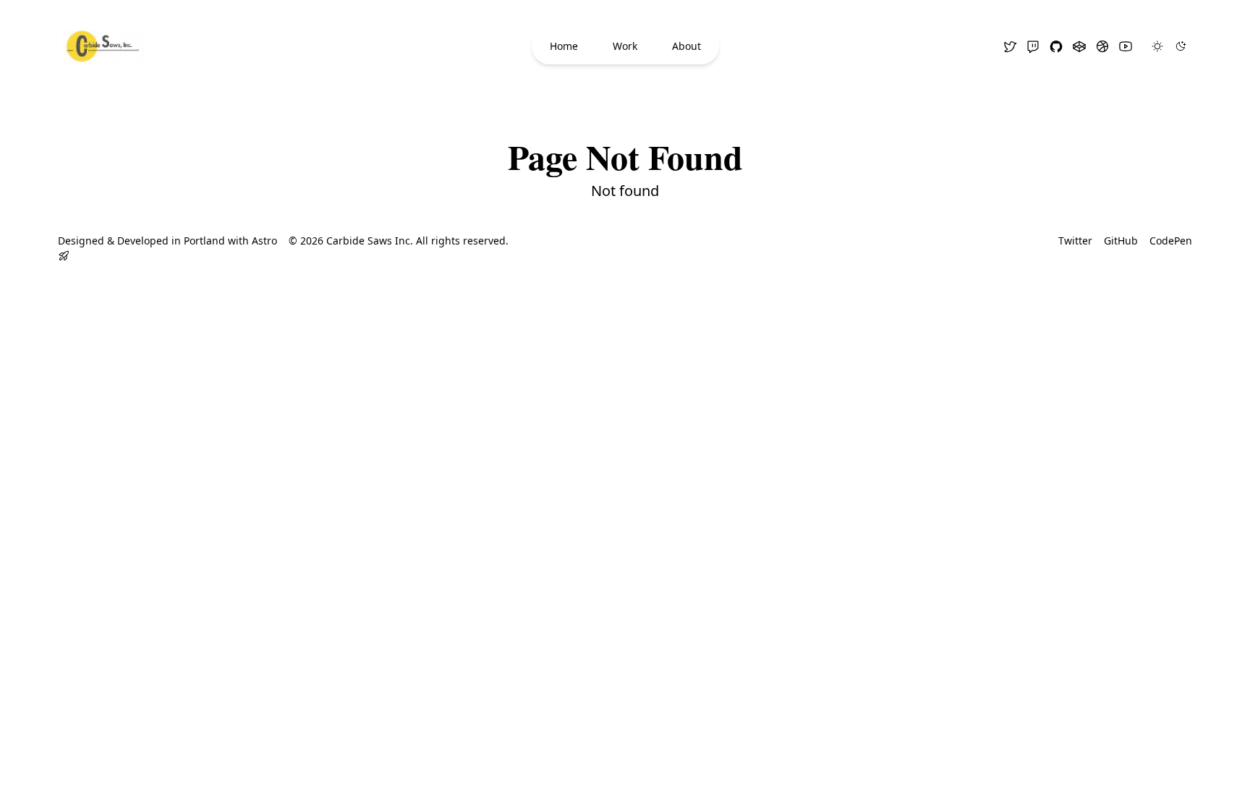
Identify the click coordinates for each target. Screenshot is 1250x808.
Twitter (1075, 240)
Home (564, 46)
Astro (264, 240)
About (686, 46)
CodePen (1170, 240)
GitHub (1121, 240)
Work (625, 46)
